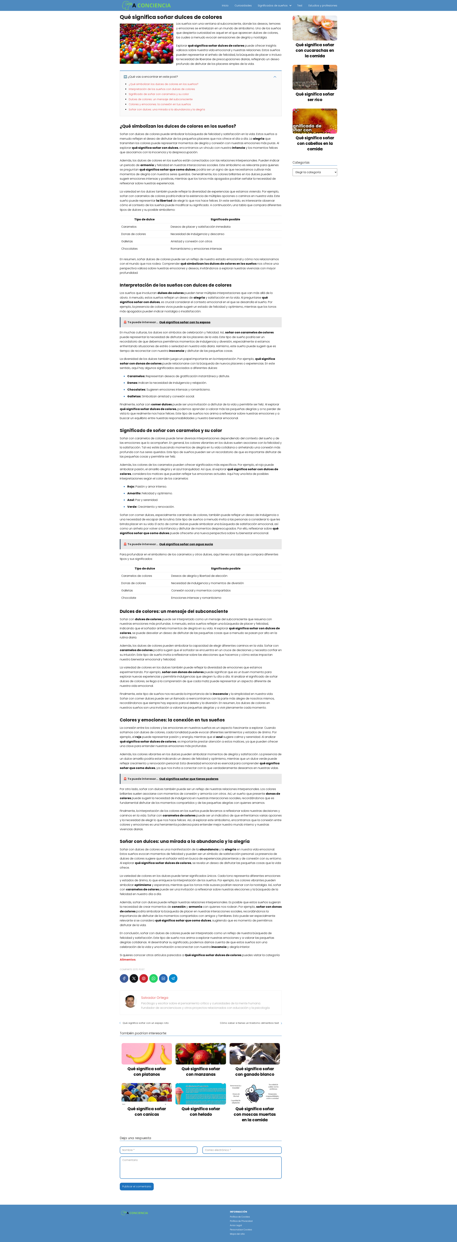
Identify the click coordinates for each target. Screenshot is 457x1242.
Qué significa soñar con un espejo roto (146, 1023)
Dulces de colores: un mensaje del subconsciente (161, 99)
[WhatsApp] (153, 978)
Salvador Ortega (154, 997)
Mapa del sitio (237, 1233)
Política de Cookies (240, 1216)
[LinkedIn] (163, 978)
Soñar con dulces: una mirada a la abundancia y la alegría (167, 109)
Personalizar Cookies (241, 1229)
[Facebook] (124, 978)
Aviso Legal (236, 1225)
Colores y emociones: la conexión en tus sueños (160, 104)
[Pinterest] (143, 978)
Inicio (225, 5)
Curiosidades (243, 5)
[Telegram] (173, 978)
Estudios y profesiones (322, 5)
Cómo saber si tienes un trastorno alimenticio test (249, 1023)
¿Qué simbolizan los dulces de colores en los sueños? (163, 84)
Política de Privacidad (241, 1221)
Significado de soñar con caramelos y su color (159, 94)
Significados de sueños (273, 5)
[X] (134, 978)
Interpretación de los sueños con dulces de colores (162, 89)
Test (299, 5)
